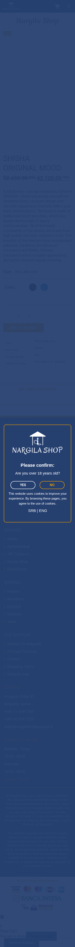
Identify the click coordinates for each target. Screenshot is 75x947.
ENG (43, 511)
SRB (32, 511)
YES (23, 485)
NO (52, 485)
